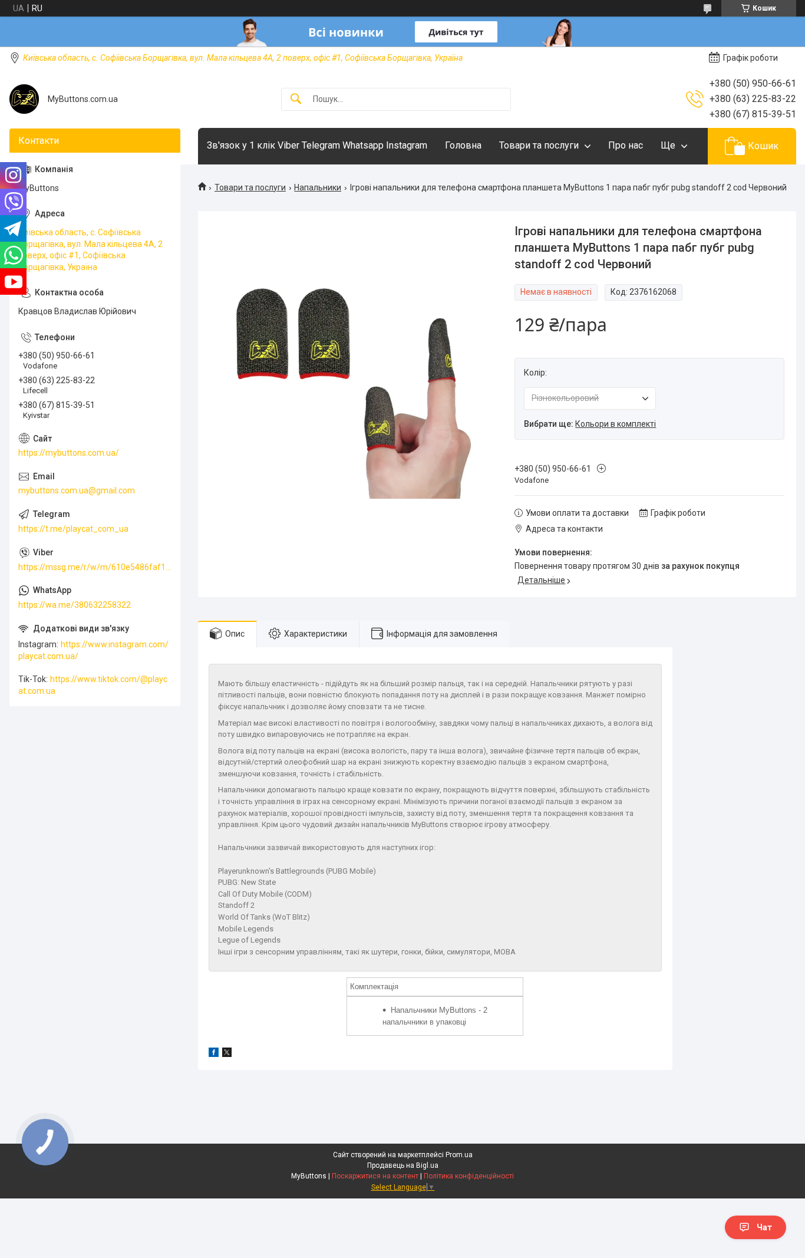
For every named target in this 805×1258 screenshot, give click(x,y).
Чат (764, 1227)
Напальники (317, 187)
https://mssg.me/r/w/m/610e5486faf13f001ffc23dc (94, 567)
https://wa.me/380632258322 (74, 605)
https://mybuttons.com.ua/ (68, 452)
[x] (227, 1054)
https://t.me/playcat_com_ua (73, 529)
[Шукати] (296, 99)
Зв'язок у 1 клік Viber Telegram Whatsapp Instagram (317, 145)
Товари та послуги (539, 145)
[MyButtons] (24, 99)
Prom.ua (459, 1155)
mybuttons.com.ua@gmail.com (76, 490)
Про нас (625, 145)
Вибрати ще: (590, 424)
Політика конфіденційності (469, 1176)
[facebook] (214, 1054)
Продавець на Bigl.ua (402, 1165)
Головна (463, 145)
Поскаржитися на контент (375, 1176)
